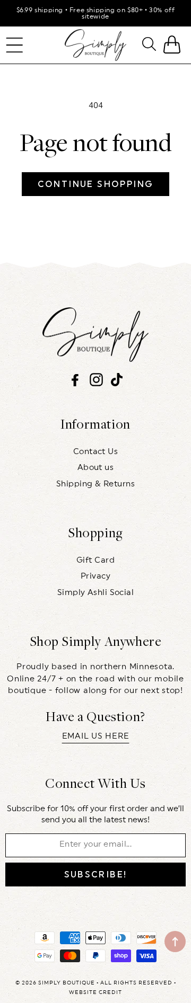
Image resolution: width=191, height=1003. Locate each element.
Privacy (95, 576)
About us (95, 468)
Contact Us (95, 452)
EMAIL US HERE (95, 736)
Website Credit (95, 992)
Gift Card (95, 560)
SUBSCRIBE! (95, 874)
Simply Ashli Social (95, 593)
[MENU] (15, 45)
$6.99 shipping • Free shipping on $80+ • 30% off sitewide (95, 13)
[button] (15, 45)
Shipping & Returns (95, 484)
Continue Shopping (96, 184)
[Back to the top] (175, 941)
